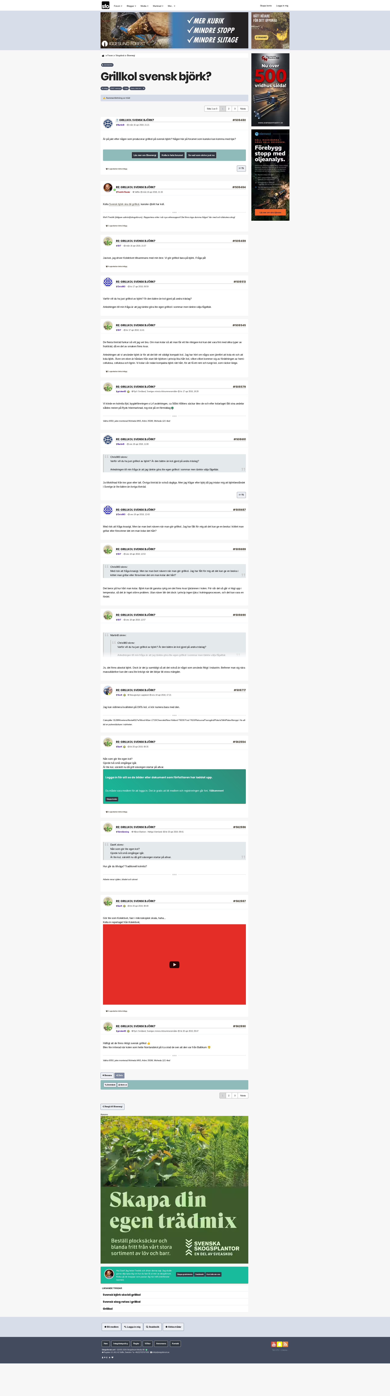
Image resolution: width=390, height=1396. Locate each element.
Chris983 (121, 287)
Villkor (148, 1344)
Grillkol (108, 1309)
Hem (106, 1344)
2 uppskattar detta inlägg (117, 812)
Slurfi (119, 695)
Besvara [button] (108, 1075)
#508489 (239, 241)
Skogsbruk (119, 55)
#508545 (239, 325)
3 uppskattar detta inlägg (117, 169)
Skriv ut (123, 1085)
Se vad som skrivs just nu (201, 155)
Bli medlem (112, 1327)
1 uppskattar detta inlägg (117, 226)
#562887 (239, 901)
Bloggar (131, 6)
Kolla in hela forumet (172, 155)
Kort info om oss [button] (213, 1274)
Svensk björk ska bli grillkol (124, 204)
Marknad (157, 6)
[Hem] (103, 55)
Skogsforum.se (108, 1350)
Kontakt (175, 1344)
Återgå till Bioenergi (113, 1107)
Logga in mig (282, 5)
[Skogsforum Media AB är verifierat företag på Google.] (146, 1350)
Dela (120, 1075)
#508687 (239, 510)
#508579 (239, 387)
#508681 (240, 439)
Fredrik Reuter (123, 192)
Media (144, 6)
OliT (119, 246)
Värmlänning (123, 832)
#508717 (240, 690)
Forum (117, 6)
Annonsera (161, 1344)
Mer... (171, 6)
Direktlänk (110, 1085)
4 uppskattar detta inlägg (117, 266)
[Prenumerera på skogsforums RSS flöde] (285, 1344)
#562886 (239, 827)
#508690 (239, 615)
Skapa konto (266, 5)
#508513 (240, 282)
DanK (119, 747)
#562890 (239, 1026)
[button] (174, 98)
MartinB (120, 125)
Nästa (243, 108)
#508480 (239, 120)
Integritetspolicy (120, 1344)
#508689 (239, 549)
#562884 (239, 742)
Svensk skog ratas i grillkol (121, 1302)
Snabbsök (199, 1274)
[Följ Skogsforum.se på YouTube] (274, 1344)
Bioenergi (131, 55)
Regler (136, 1344)
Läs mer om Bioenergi (145, 155)
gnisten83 (121, 391)
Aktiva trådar (174, 1327)
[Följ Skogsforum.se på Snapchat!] (279, 1344)
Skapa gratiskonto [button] (184, 1274)
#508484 (239, 187)
